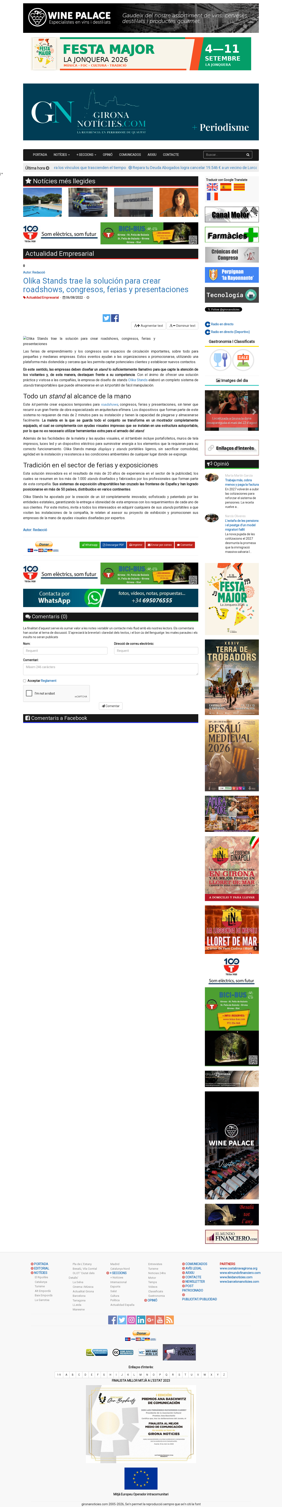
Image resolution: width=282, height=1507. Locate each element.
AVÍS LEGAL (194, 1268)
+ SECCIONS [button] (85, 154)
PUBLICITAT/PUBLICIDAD (199, 1299)
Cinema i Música (83, 1286)
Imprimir (137, 544)
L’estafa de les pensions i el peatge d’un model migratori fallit (242, 525)
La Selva (78, 1282)
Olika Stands (138, 380)
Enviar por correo (161, 544)
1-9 (59, 1374)
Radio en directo (222, 324)
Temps (152, 1282)
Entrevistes (155, 1264)
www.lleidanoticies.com (236, 1277)
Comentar (186, 544)
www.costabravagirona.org (238, 1268)
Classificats (155, 1291)
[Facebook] (115, 318)
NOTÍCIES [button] (61, 154)
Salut (113, 1291)
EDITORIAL (41, 1268)
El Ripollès (41, 1277)
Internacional (118, 1282)
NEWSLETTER (195, 1281)
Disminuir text (185, 325)
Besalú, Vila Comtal (85, 1268)
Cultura (114, 1295)
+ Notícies (116, 1277)
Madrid (114, 1264)
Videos (152, 1286)
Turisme (40, 1286)
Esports (115, 1286)
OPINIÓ (108, 154)
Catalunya (41, 1282)
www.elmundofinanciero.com (240, 1273)
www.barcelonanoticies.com (239, 1281)
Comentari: (31, 660)
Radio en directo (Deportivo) (230, 332)
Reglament (48, 680)
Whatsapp (91, 544)
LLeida (77, 1304)
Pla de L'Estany (82, 1264)
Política (115, 1300)
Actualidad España (122, 1304)
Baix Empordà (43, 1295)
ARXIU (152, 154)
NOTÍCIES (40, 1273)
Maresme (79, 1309)
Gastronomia (156, 1295)
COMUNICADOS (130, 154)
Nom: (26, 643)
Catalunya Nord (120, 1268)
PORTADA (40, 154)
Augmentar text (151, 325)
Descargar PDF (114, 544)
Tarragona (79, 1300)
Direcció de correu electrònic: (134, 643)
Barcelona (79, 1295)
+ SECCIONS (118, 1273)
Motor (152, 1277)
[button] (209, 410)
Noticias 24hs (157, 1273)
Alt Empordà (43, 1291)
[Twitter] (106, 318)
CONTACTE (171, 154)
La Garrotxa (42, 1300)
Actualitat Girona (83, 1291)
